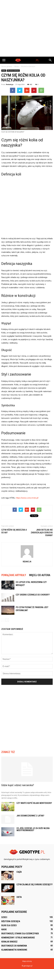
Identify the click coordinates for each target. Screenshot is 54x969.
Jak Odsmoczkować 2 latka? (30, 815)
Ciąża (19, 872)
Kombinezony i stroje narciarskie (18, 937)
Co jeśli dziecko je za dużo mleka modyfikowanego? (33, 829)
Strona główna (6, 66)
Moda (3, 70)
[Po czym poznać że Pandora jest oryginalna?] (7, 610)
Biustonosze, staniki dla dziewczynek (20, 933)
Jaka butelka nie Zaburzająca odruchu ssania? (42, 533)
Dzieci (4, 917)
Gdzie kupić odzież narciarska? (17, 785)
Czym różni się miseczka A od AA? (14, 531)
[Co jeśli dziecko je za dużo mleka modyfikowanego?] (7, 831)
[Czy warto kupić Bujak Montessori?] (7, 806)
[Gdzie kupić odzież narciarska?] (27, 769)
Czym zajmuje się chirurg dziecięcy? (35, 884)
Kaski (4, 929)
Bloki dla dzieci (9, 925)
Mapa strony (27, 961)
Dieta (19, 897)
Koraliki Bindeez (9, 941)
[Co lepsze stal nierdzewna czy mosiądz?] (7, 585)
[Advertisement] (27, 28)
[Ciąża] (7, 875)
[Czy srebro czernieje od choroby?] (7, 597)
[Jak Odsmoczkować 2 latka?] (7, 819)
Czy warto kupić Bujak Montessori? (34, 803)
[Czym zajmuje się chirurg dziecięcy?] (7, 888)
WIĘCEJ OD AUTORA (39, 575)
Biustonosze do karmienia (14, 945)
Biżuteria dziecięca (13, 70)
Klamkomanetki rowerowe (14, 950)
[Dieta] (7, 900)
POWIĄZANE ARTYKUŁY (13, 575)
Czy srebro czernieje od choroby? (33, 594)
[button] (50, 60)
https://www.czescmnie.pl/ (27, 498)
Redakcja (9, 84)
